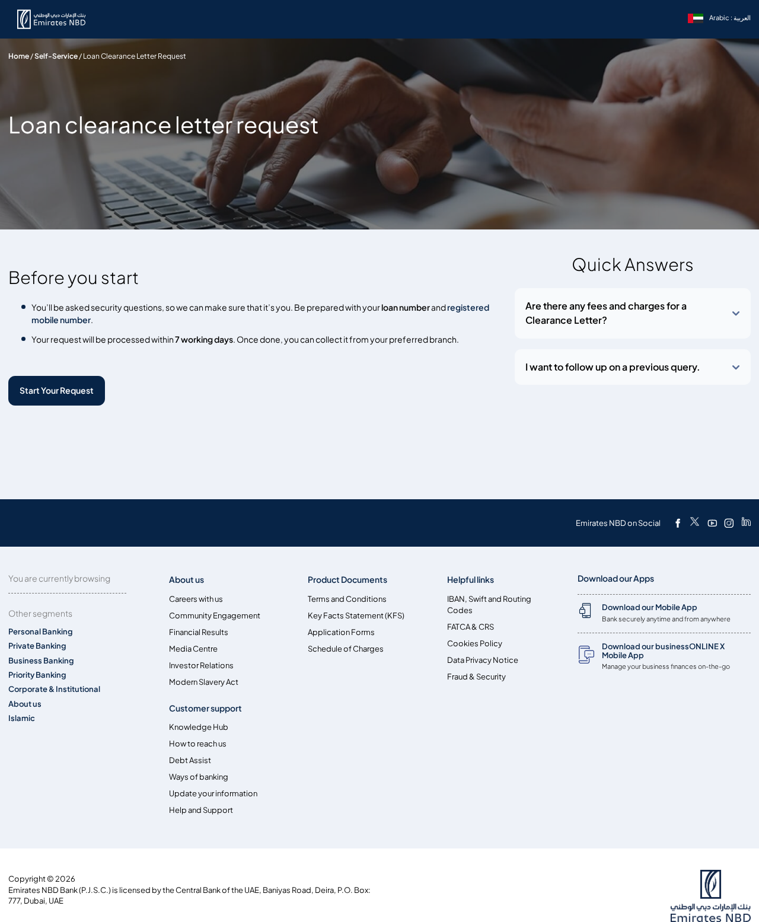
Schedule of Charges (346, 649)
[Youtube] (712, 522)
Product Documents (347, 580)
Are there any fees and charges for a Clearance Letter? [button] (606, 313)
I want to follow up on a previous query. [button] (612, 367)
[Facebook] (678, 522)
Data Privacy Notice (482, 660)
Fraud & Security (476, 676)
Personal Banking (40, 631)
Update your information (213, 793)
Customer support (205, 708)
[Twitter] (694, 522)
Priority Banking (37, 675)
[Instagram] (729, 522)
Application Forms (341, 632)
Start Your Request (57, 390)
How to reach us (198, 743)
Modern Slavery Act (203, 682)
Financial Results (198, 632)
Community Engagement (214, 615)
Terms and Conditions (347, 599)
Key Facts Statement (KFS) (356, 615)
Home (18, 56)
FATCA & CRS (470, 627)
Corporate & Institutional (54, 689)
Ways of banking (198, 777)
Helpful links (470, 580)
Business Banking (41, 660)
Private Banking (37, 646)
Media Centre (193, 649)
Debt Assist (190, 760)
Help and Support (201, 810)
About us (25, 704)
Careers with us (196, 599)
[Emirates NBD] (58, 19)
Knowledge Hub (198, 727)
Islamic (21, 718)
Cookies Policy (474, 643)
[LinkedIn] (746, 522)
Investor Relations (201, 665)
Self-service (56, 56)
